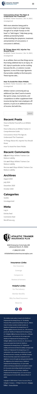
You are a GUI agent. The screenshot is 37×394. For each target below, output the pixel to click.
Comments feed (9, 217)
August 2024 (8, 179)
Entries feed (8, 213)
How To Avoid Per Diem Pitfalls (16, 82)
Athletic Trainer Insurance (14, 18)
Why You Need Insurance (18, 298)
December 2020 (9, 186)
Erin (5, 161)
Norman (7, 167)
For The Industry (18, 289)
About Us (18, 303)
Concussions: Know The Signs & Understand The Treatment (16, 15)
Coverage (18, 270)
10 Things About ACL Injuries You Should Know (17, 50)
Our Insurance (18, 266)
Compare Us (18, 275)
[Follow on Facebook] (16, 309)
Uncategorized (8, 21)
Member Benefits (18, 294)
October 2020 (8, 189)
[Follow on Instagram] (20, 309)
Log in (6, 210)
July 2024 (7, 182)
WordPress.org (9, 220)
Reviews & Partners (19, 280)
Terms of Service (13, 385)
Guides (6, 198)
